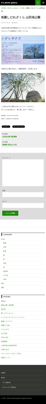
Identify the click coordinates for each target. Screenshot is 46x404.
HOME (3, 373)
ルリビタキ (5, 329)
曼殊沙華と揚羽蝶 (7, 305)
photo (3, 239)
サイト (4, 201)
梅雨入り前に (5, 325)
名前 (3, 190)
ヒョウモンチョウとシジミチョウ (13, 317)
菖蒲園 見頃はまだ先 (9, 143)
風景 (4, 243)
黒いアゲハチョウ (7, 313)
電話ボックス (5, 357)
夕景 (4, 247)
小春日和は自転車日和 (9, 345)
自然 (4, 263)
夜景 (4, 251)
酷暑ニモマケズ (6, 321)
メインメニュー (43, 2)
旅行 (2, 283)
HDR (4, 279)
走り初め (4, 333)
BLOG (3, 377)
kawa (15, 23)
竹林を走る (5, 349)
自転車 (5, 271)
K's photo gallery (9, 3)
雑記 (2, 287)
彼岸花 (3, 309)
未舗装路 (4, 341)
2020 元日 (4, 337)
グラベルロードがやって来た (11, 353)
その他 (5, 275)
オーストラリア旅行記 (8, 387)
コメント (6, 158)
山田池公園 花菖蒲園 (9, 135)
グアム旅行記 (5, 382)
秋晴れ (3, 301)
